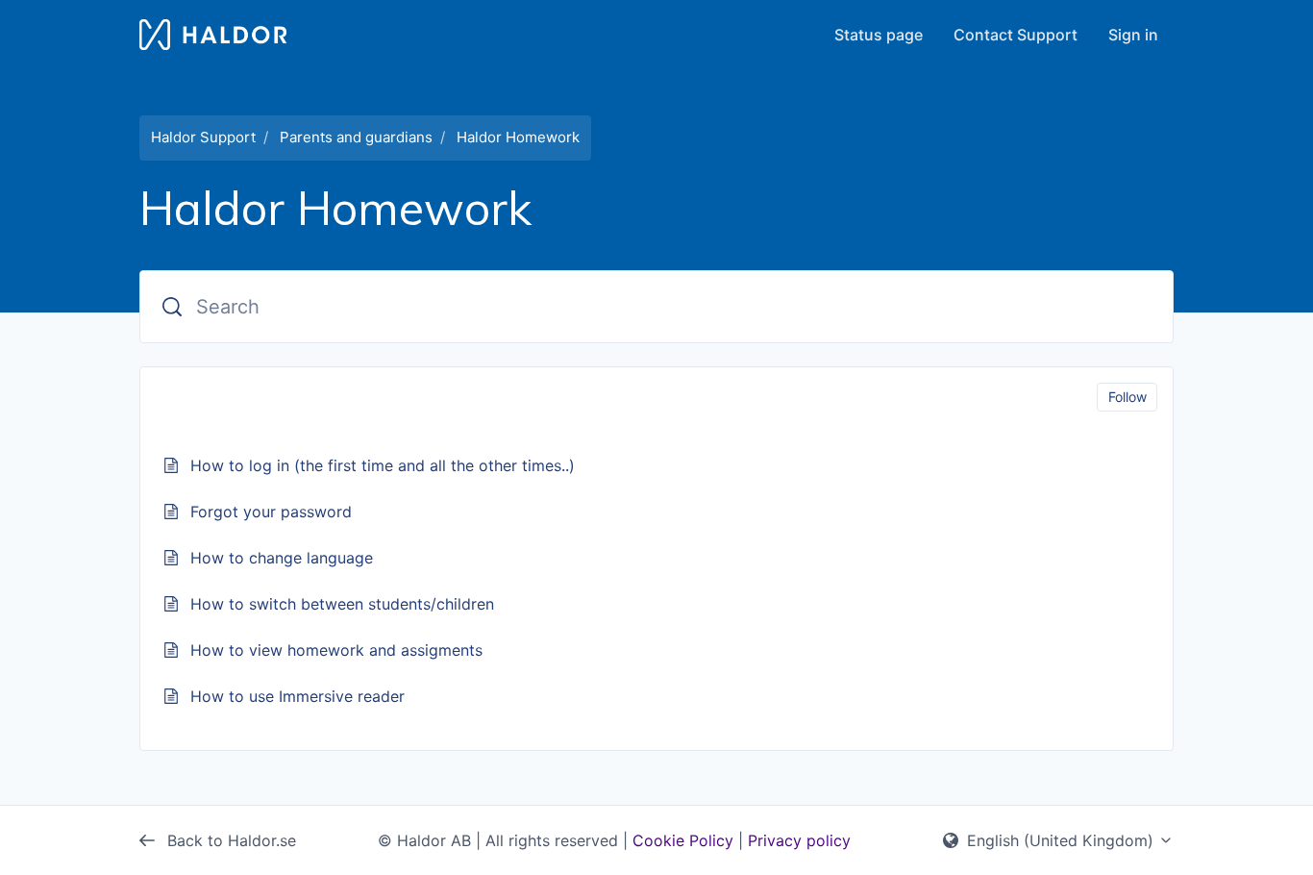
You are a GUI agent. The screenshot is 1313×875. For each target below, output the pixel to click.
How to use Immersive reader (297, 696)
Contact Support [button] (1016, 34)
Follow (1127, 396)
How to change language (281, 557)
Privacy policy (799, 840)
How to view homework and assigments (336, 650)
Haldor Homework (518, 137)
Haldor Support (203, 137)
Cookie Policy (682, 840)
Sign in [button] (1133, 34)
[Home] (212, 34)
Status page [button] (878, 34)
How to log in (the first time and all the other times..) (382, 465)
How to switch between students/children (342, 603)
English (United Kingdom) (1060, 840)
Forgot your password (271, 511)
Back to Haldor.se (229, 840)
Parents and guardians (356, 137)
